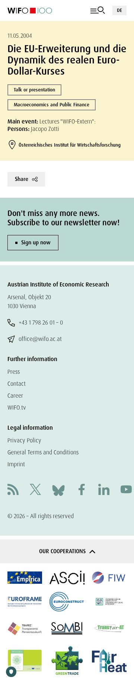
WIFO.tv (16, 407)
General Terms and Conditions (43, 452)
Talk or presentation (34, 90)
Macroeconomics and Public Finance (51, 104)
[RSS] (13, 490)
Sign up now (36, 242)
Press (13, 372)
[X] (35, 490)
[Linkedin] (103, 490)
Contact (16, 384)
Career (15, 396)
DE (119, 10)
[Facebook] (81, 490)
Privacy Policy (24, 440)
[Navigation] (97, 10)
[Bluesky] (58, 490)
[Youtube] (126, 490)
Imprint (16, 464)
